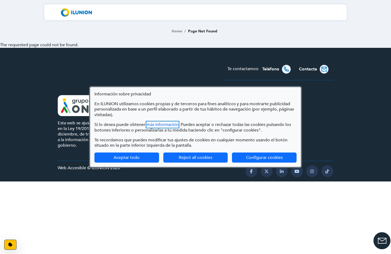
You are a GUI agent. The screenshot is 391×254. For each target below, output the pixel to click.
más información (162, 125)
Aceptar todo (127, 157)
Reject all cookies (195, 157)
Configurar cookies (271, 157)
